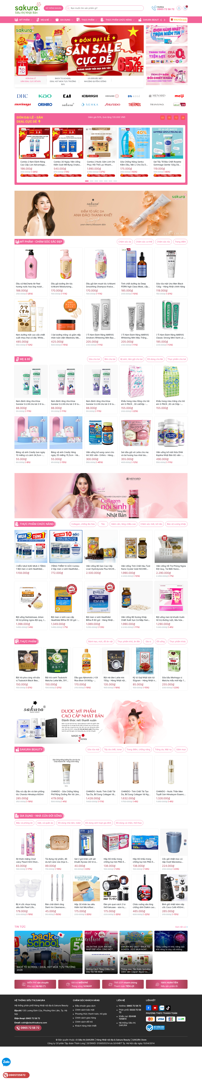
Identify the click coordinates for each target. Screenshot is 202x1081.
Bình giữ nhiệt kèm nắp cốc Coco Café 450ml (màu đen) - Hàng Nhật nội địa (173, 906)
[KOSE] (134, 96)
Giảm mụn (181, 749)
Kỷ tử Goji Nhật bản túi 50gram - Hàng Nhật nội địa (144, 679)
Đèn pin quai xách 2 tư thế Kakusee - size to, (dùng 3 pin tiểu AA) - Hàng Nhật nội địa (115, 906)
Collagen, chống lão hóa (83, 524)
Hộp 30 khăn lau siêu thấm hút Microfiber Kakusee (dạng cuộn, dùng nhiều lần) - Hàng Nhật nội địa (85, 906)
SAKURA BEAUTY (151, 19)
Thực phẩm (28, 641)
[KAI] (67, 96)
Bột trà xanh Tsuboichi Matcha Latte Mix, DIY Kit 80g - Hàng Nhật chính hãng (56, 679)
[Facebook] (148, 1007)
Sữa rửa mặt (93, 749)
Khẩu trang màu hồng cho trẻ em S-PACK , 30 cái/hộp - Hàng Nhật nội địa (135, 403)
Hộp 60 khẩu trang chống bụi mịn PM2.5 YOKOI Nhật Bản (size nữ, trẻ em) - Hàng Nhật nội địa (115, 860)
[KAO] (45, 96)
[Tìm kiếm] (68, 8)
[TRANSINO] (157, 104)
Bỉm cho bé (110, 359)
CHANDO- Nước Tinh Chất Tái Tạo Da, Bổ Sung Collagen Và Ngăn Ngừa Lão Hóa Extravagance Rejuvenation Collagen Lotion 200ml (100, 793)
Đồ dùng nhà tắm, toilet (69, 823)
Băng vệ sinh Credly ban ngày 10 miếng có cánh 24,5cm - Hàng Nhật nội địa (30, 454)
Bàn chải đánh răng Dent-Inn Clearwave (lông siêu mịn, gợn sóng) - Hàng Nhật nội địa (56, 906)
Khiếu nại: (127, 1017)
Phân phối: (130, 1010)
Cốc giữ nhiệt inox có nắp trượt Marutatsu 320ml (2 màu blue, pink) (172, 860)
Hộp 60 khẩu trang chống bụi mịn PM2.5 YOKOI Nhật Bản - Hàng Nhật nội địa (144, 860)
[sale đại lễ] (79, 50)
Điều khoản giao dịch (85, 1005)
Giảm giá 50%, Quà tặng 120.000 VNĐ (120, 117)
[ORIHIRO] (45, 104)
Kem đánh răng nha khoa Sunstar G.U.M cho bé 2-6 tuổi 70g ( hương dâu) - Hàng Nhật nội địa (66, 403)
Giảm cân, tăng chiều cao (123, 524)
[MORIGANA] (22, 104)
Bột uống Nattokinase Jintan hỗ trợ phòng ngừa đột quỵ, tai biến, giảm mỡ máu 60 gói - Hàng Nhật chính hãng (31, 619)
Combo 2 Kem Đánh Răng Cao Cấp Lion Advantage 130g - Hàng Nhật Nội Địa (33, 163)
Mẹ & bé (25, 359)
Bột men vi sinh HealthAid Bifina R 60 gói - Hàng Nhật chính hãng (99, 619)
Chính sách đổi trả (84, 1021)
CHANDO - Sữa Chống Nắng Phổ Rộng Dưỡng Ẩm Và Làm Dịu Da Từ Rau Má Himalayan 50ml (65, 793)
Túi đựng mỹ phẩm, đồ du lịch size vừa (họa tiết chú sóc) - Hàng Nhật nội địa (57, 860)
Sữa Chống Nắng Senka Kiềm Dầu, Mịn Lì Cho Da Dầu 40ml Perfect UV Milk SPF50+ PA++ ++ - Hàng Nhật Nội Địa (134, 163)
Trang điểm (180, 241)
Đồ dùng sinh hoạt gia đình (98, 823)
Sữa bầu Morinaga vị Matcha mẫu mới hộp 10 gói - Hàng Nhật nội (173, 679)
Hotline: (130, 1005)
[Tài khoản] (179, 8)
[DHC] (22, 96)
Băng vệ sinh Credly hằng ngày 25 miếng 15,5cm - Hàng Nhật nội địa (66, 454)
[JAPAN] (179, 104)
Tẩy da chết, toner (113, 749)
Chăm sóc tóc (163, 241)
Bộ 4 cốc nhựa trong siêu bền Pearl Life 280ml (26, 906)
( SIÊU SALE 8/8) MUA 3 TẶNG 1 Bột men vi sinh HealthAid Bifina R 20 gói (31, 567)
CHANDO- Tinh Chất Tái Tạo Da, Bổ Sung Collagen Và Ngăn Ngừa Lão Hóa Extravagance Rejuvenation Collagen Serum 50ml (136, 793)
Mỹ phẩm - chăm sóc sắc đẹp (41, 241)
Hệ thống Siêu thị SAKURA (127, 1023)
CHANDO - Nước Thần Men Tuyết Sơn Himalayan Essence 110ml (170, 793)
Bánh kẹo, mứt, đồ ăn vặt (100, 641)
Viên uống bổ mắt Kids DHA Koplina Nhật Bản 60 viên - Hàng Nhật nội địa (169, 454)
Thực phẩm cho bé (177, 359)
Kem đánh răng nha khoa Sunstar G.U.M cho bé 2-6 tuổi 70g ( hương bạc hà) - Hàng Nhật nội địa (30, 403)
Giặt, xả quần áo (45, 823)
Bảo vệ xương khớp (176, 524)
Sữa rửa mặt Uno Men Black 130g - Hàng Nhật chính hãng (170, 285)
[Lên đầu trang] (198, 1074)
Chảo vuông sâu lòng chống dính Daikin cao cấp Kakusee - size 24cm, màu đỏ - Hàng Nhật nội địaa (143, 906)
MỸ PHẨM (24, 19)
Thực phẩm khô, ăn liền (128, 641)
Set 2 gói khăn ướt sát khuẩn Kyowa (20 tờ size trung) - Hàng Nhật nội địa (86, 860)
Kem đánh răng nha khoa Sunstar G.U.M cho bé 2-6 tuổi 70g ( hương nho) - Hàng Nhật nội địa (100, 403)
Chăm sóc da (124, 241)
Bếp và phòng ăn (24, 823)
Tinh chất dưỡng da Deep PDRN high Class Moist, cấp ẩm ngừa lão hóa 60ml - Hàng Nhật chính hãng (135, 285)
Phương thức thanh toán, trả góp (91, 1013)
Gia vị (148, 641)
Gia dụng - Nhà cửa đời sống (41, 815)
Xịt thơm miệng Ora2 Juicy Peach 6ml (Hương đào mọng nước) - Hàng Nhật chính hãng (28, 860)
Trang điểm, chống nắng (138, 749)
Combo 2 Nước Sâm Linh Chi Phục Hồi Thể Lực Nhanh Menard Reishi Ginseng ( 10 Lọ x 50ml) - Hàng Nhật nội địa (101, 163)
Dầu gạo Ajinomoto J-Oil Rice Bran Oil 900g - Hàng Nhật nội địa (86, 679)
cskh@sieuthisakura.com (34, 1022)
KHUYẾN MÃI (180, 19)
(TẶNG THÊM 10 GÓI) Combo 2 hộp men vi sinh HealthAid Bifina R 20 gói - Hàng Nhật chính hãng (65, 567)
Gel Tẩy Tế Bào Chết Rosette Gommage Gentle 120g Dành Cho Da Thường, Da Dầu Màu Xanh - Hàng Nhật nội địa (167, 163)
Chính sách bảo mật (84, 1009)
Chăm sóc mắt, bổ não (151, 524)
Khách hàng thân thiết (85, 1025)
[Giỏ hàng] (185, 8)
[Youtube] (155, 1007)
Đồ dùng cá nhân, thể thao (129, 823)
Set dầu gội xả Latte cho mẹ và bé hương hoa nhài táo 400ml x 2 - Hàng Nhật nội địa (135, 454)
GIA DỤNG (65, 19)
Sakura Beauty (31, 749)
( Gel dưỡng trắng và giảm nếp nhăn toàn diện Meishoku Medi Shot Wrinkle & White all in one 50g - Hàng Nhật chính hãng (66, 336)
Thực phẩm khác (177, 641)
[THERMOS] (134, 104)
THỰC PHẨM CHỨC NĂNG (118, 19)
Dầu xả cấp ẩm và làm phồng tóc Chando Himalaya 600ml (30, 793)
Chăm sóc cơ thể (144, 241)
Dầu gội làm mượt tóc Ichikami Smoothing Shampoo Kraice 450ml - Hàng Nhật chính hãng (100, 285)
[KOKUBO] (112, 96)
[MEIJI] (179, 96)
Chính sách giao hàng (85, 1017)
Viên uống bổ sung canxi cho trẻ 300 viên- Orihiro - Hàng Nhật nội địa (100, 454)
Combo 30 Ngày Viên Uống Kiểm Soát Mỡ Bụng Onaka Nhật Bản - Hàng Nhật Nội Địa (67, 163)
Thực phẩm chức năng (37, 524)
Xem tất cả (180, 927)
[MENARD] (157, 96)
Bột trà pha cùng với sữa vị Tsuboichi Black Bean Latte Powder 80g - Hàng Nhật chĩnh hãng (28, 679)
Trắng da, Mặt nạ (163, 749)
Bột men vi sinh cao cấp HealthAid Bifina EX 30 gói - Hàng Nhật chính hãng (64, 619)
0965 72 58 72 (165, 9)
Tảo (103, 524)
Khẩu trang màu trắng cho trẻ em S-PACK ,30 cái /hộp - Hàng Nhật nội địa (170, 403)
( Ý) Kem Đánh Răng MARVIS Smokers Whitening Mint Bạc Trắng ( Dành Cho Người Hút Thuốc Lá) (100, 336)
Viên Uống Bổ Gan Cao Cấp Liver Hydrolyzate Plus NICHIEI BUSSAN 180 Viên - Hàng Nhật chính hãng (101, 567)
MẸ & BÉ (45, 19)
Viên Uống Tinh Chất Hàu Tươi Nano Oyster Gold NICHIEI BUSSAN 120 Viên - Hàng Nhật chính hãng (136, 567)
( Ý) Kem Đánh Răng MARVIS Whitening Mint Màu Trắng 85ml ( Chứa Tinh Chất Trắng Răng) (135, 336)
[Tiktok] (168, 1007)
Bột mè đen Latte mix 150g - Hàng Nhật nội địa (114, 679)
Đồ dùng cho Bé (155, 359)
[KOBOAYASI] (90, 96)
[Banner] (167, 34)
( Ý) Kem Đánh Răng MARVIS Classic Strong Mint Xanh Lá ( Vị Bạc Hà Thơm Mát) (170, 336)
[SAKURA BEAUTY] (67, 104)
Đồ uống (161, 641)
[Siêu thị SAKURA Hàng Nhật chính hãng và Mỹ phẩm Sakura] (28, 8)
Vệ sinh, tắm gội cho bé (131, 359)
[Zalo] (161, 1007)
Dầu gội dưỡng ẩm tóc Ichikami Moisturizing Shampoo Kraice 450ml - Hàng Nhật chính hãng (66, 285)
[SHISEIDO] (112, 104)
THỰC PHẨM (88, 19)
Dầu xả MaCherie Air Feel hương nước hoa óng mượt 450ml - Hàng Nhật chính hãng (29, 285)
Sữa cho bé (94, 359)
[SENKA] (90, 104)
